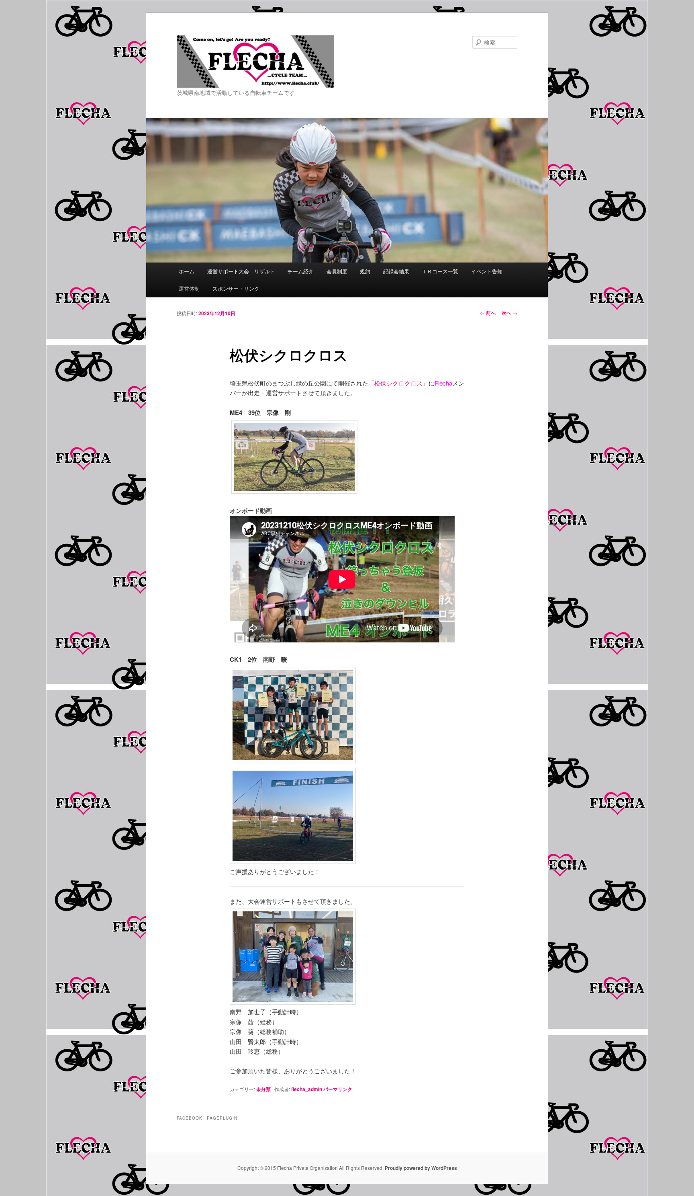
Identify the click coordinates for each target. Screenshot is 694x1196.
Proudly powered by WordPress (421, 1167)
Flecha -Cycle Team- (234, 87)
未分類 (263, 1089)
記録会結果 (396, 271)
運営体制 (189, 288)
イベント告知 (486, 271)
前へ (488, 312)
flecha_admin (306, 1089)
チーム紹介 (301, 271)
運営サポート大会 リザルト (241, 271)
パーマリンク (337, 1089)
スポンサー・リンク (235, 288)
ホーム (186, 271)
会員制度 (337, 271)
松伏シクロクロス (398, 383)
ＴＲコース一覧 (440, 271)
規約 (365, 271)
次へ (509, 312)
